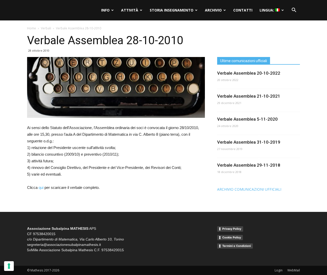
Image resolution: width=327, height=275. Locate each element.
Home (31, 28)
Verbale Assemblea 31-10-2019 (248, 142)
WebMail (293, 270)
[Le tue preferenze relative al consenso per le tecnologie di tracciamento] (9, 266)
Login (279, 270)
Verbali (46, 28)
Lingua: (267, 10)
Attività (129, 10)
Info (105, 10)
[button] (294, 10)
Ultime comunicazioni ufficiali (243, 61)
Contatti (242, 10)
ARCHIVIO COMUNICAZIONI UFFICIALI (249, 189)
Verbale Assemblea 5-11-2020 (247, 119)
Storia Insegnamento (171, 10)
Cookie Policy (231, 237)
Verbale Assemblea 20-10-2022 (248, 73)
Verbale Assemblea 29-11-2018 (248, 165)
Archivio (213, 10)
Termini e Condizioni (236, 246)
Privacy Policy (231, 229)
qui (41, 187)
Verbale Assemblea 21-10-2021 (248, 96)
